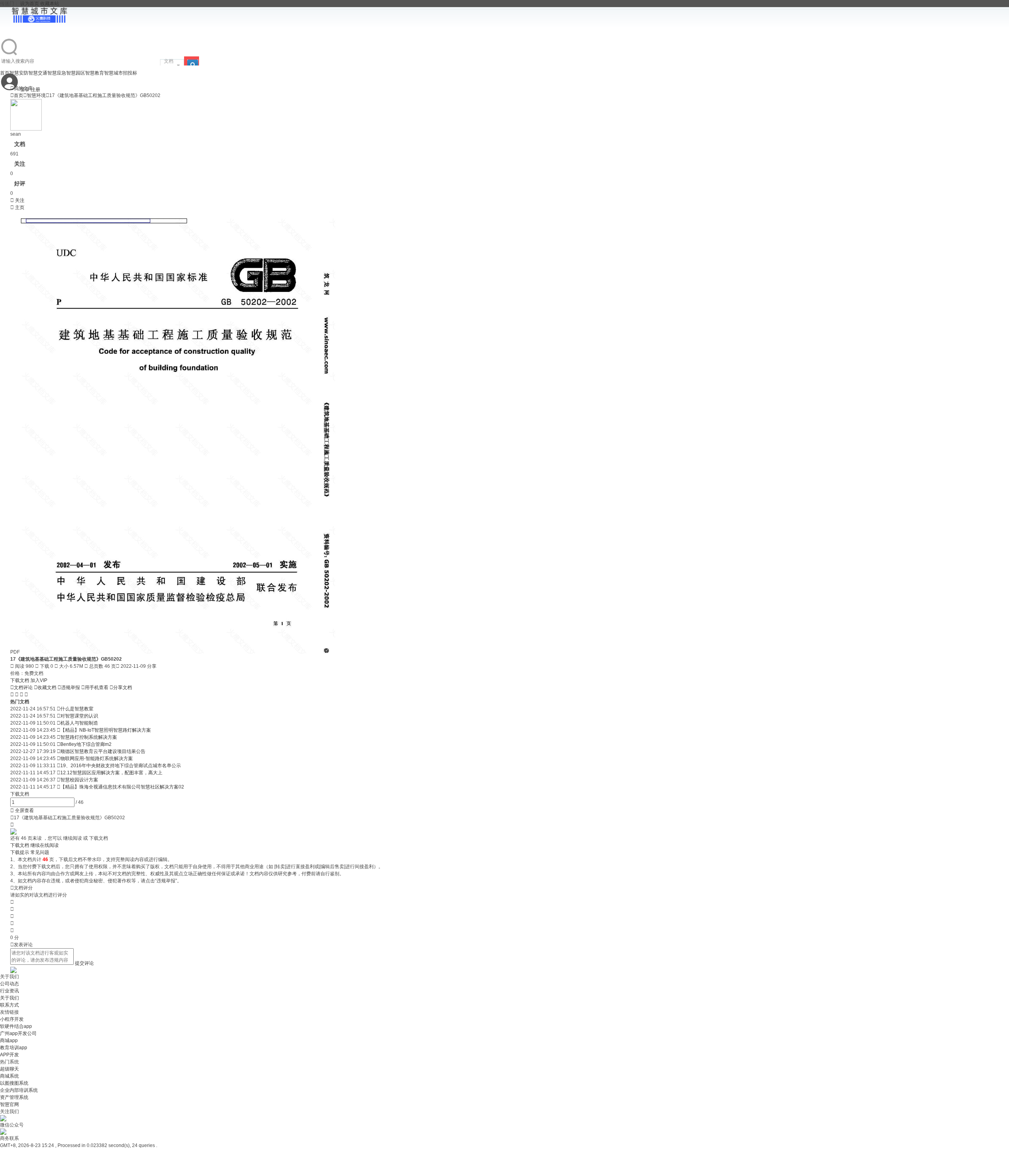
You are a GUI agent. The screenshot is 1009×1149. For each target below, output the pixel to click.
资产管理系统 (14, 1097)
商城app (9, 1040)
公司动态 (9, 983)
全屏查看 (22, 810)
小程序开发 (12, 1019)
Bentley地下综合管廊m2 (86, 744)
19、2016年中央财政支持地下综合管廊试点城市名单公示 (120, 765)
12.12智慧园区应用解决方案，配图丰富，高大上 (111, 772)
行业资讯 (9, 991)
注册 (35, 89)
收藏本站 (49, 3)
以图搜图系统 (14, 1083)
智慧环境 (36, 95)
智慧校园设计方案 (79, 780)
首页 (16, 95)
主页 (17, 207)
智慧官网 (9, 1104)
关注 (17, 200)
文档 (168, 61)
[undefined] (9, 55)
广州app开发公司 (18, 1033)
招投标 (130, 73)
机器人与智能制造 (79, 723)
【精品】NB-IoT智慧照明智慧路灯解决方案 (105, 730)
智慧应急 (56, 73)
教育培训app (13, 1047)
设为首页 (29, 3)
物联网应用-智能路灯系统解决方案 (96, 758)
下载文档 (20, 680)
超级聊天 (9, 1069)
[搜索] (191, 60)
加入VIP (38, 680)
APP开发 (9, 1054)
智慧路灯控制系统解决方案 (88, 737)
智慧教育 (94, 73)
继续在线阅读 (44, 845)
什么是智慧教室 (76, 709)
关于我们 (9, 998)
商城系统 (9, 1076)
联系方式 (9, 1005)
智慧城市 (113, 73)
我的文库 (21, 88)
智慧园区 (75, 73)
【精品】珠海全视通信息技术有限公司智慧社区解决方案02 (122, 787)
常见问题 (39, 852)
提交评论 (84, 963)
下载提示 (19, 852)
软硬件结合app (16, 1026)
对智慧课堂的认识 (79, 716)
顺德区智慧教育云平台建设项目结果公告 (102, 751)
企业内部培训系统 (19, 1090)
